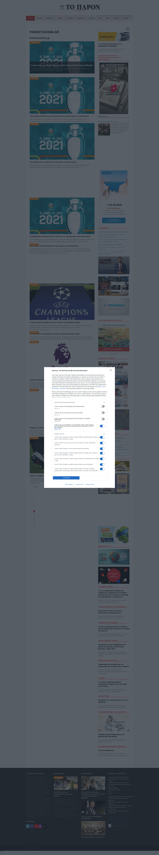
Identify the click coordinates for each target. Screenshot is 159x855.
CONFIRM (66, 478)
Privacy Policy (90, 484)
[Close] (111, 370)
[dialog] (79, 427)
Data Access (79, 484)
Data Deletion (69, 484)
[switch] (102, 406)
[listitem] (79, 402)
